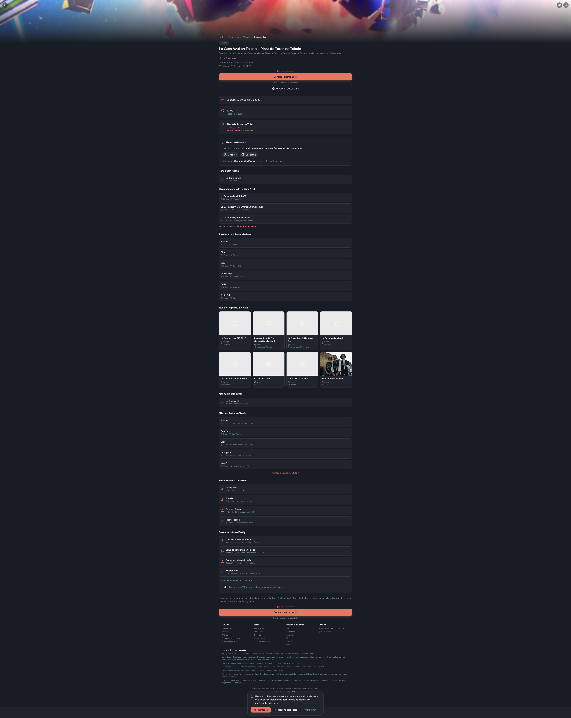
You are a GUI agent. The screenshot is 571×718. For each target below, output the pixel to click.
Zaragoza (290, 635)
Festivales (226, 632)
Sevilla (289, 641)
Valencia (290, 638)
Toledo (246, 37)
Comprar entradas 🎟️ (285, 76)
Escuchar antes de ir (287, 88)
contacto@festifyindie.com (332, 628)
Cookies (257, 635)
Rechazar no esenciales (285, 709)
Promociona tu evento (231, 641)
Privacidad (258, 632)
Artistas (225, 635)
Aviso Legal (259, 628)
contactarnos (303, 680)
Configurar (310, 709)
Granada (290, 645)
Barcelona (290, 632)
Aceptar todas (261, 709)
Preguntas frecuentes (231, 638)
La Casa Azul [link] (260, 37)
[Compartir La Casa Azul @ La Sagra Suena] (224, 587)
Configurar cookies (262, 641)
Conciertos (233, 37)
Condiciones (259, 638)
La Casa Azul (229, 58)
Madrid (289, 628)
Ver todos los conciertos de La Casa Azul (239, 226)
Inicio (221, 37)
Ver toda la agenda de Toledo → (285, 473)
